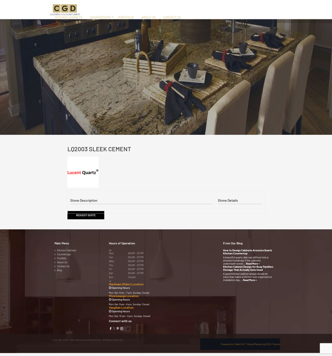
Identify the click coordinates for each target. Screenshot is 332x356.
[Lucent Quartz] (83, 172)
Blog (59, 270)
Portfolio (126, 17)
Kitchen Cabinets (68, 17)
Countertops (100, 17)
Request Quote (86, 215)
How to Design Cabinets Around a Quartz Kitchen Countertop (247, 252)
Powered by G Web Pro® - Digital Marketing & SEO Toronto (250, 344)
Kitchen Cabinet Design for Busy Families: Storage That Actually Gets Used (248, 268)
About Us (148, 17)
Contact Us (172, 17)
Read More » (253, 263)
